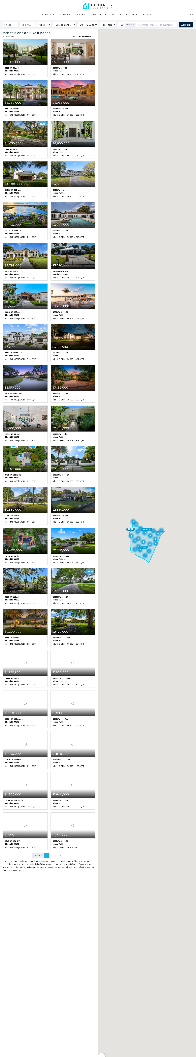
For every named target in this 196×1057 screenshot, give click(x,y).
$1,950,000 (60, 672)
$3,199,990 (60, 347)
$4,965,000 (60, 102)
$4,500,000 (13, 184)
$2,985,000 (60, 428)
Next (62, 855)
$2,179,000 (60, 631)
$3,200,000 (60, 306)
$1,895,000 (13, 753)
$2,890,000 (60, 469)
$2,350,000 (60, 550)
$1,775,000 (13, 835)
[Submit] (121, 24)
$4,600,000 (61, 143)
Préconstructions (102, 15)
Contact (148, 15)
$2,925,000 (13, 469)
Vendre (80, 15)
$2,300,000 (13, 591)
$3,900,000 (60, 224)
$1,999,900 (13, 672)
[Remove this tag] (134, 24)
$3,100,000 (13, 428)
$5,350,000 (13, 102)
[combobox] (148, 24)
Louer (64, 15)
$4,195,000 (13, 224)
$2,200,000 (60, 591)
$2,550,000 (13, 509)
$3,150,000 (13, 387)
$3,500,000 (13, 306)
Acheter (47, 15)
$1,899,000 (60, 713)
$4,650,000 (13, 143)
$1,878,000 (60, 753)
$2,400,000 (13, 550)
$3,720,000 (60, 265)
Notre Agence (129, 15)
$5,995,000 (13, 62)
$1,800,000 (13, 794)
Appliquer (186, 24)
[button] (44, 24)
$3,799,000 (13, 265)
